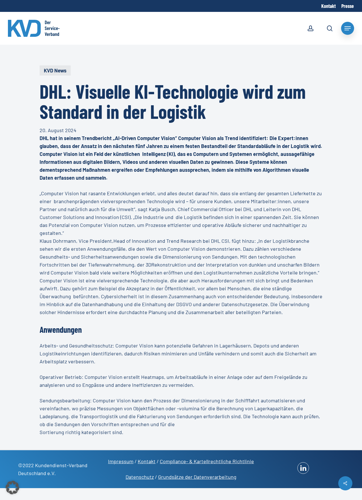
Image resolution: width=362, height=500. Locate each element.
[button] (12, 487)
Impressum (120, 461)
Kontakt (147, 461)
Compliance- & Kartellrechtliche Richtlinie (207, 461)
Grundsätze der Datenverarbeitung (197, 477)
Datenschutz (140, 477)
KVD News (55, 70)
